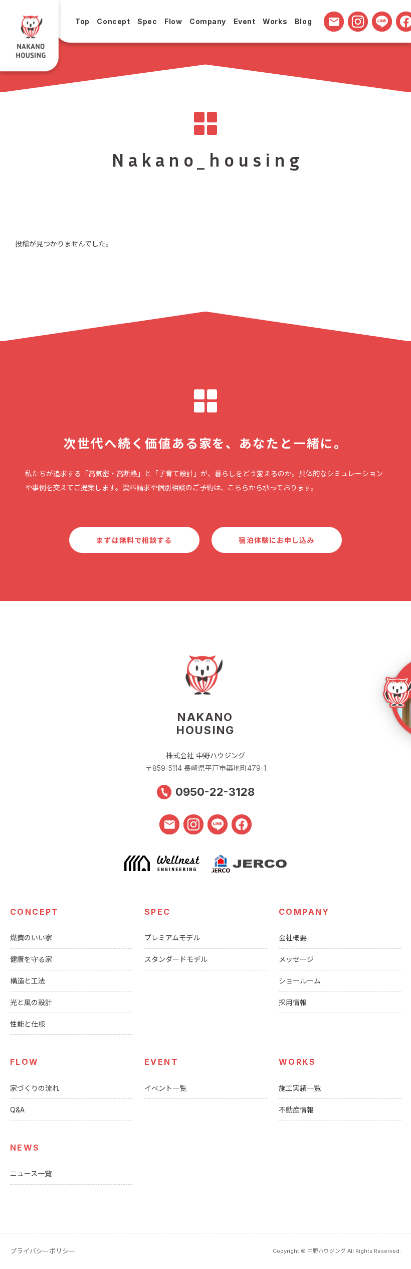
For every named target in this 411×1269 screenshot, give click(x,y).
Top (82, 21)
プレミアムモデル (172, 937)
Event (245, 21)
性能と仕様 (27, 1024)
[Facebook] (242, 824)
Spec (147, 21)
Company (207, 21)
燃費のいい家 (31, 937)
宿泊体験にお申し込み (276, 540)
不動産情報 (296, 1109)
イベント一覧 (165, 1088)
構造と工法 (27, 980)
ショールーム (300, 980)
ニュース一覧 (31, 1173)
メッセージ (296, 959)
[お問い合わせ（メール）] (334, 22)
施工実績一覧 (300, 1088)
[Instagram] (358, 22)
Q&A (17, 1109)
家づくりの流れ (34, 1088)
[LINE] (382, 22)
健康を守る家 (31, 959)
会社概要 (293, 937)
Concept (113, 21)
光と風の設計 (31, 1002)
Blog (303, 21)
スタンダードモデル (176, 959)
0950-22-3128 (215, 791)
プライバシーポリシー (42, 1251)
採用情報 (293, 1002)
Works (275, 21)
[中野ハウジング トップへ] (31, 39)
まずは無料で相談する (134, 540)
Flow (173, 21)
